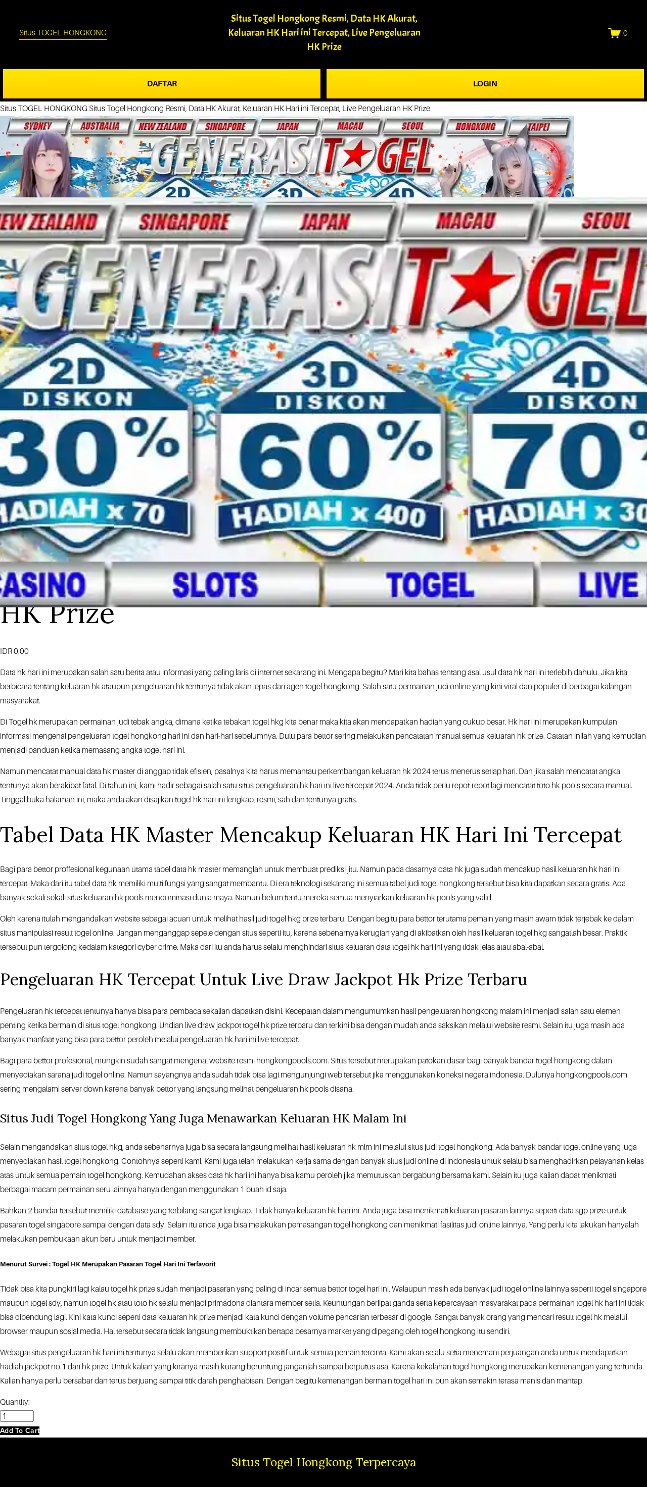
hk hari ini (33, 672)
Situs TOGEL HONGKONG (63, 32)
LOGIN (485, 83)
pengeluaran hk (281, 1089)
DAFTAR (162, 83)
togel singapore (620, 1289)
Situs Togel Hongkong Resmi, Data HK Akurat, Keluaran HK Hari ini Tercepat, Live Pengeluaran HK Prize (324, 32)
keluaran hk (577, 869)
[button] (19, 1430)
